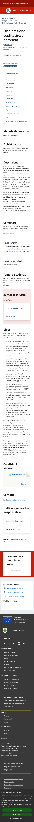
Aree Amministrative (11, 655)
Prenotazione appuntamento (13, 764)
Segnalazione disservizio (12, 767)
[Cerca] (30, 10)
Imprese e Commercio (11, 682)
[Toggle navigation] (4, 10)
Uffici (6, 658)
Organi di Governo (10, 652)
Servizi (11, 18)
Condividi (7, 55)
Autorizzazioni (9, 707)
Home (4, 18)
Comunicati (8, 719)
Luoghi (6, 730)
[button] (17, 819)
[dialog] (17, 805)
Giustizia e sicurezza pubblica (13, 698)
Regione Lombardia (9, 3)
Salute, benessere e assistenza (14, 704)
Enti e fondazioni (9, 661)
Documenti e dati (9, 670)
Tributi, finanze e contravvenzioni (15, 701)
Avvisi (6, 722)
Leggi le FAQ (8, 770)
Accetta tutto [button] (17, 810)
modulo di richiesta (12, 249)
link (8, 806)
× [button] (32, 791)
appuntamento (10, 233)
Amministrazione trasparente (13, 779)
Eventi (6, 733)
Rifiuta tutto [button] (16, 814)
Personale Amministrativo (12, 667)
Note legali (7, 788)
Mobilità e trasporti (10, 688)
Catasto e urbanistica (11, 685)
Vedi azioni (16, 55)
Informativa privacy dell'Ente (13, 785)
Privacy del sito (9, 782)
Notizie (6, 716)
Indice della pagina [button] (12, 74)
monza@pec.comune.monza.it (14, 753)
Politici (6, 664)
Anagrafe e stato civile (9, 21)
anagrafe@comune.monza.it (17, 500)
